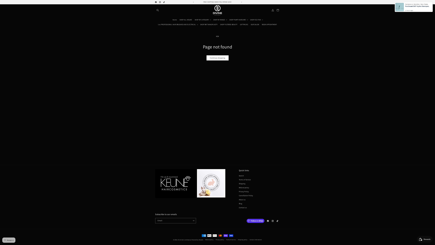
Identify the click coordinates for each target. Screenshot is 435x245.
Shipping (242, 184)
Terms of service (231, 239)
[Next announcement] (241, 2)
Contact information (256, 239)
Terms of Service (245, 180)
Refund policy (244, 188)
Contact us (243, 208)
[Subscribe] (193, 220)
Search (241, 176)
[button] (157, 10)
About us (242, 200)
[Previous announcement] (193, 2)
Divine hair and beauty (184, 240)
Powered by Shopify (197, 240)
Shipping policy (242, 239)
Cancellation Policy (246, 196)
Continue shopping (217, 58)
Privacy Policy (244, 192)
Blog (240, 204)
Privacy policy (220, 239)
